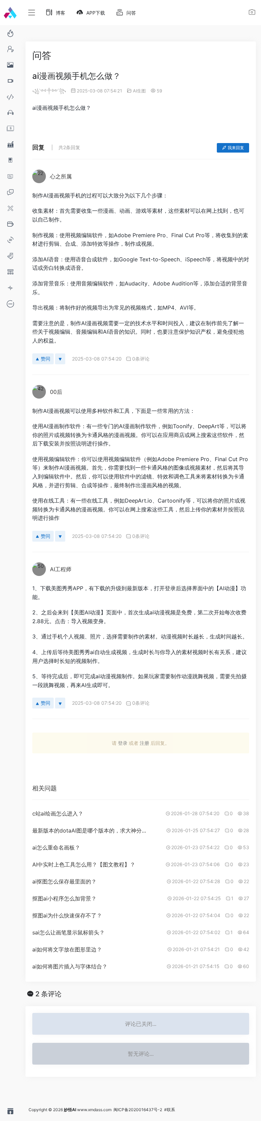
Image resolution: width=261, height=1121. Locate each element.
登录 (122, 743)
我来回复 (236, 147)
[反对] (60, 358)
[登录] (252, 13)
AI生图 (139, 90)
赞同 (45, 359)
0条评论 (141, 359)
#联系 (169, 1109)
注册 (144, 743)
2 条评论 (48, 994)
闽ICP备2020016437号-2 (138, 1109)
